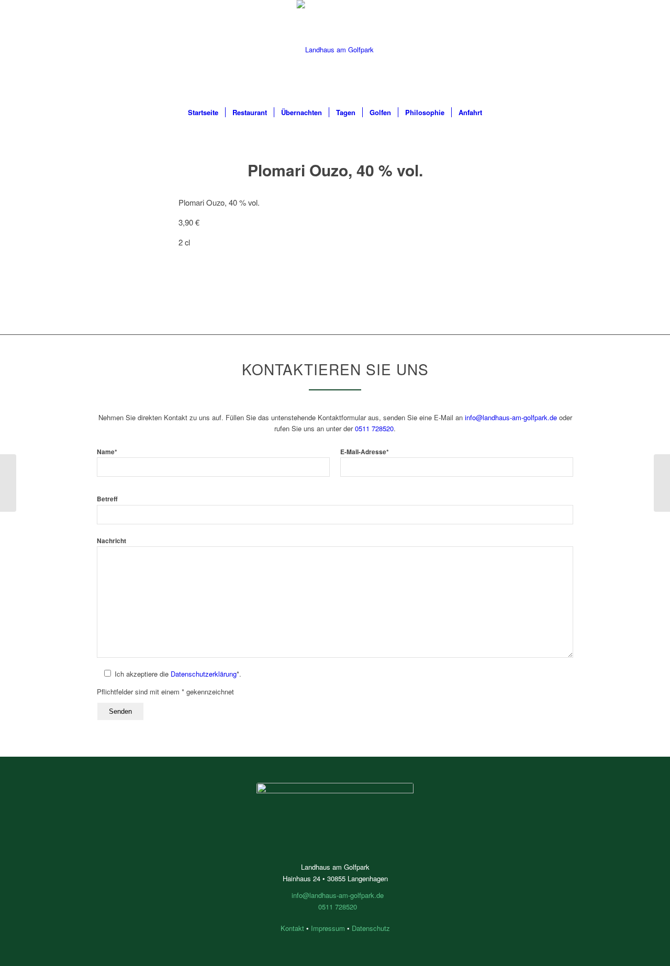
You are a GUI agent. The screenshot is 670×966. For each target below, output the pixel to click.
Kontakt (292, 928)
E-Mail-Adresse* (364, 451)
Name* (107, 451)
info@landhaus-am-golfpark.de (511, 417)
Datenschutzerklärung (204, 674)
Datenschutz (371, 928)
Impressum (328, 928)
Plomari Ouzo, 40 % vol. (335, 170)
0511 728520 (374, 428)
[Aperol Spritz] (8, 483)
